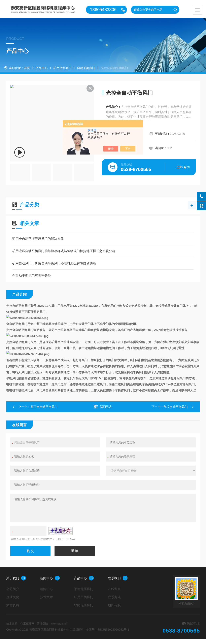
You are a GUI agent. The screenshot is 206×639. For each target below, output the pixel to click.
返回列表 (106, 406)
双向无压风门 (83, 605)
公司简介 (12, 589)
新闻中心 (46, 578)
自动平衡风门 (86, 68)
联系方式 (114, 597)
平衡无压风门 (83, 589)
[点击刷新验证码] (60, 531)
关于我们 (12, 578)
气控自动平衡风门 (176, 406)
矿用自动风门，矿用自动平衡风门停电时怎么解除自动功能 (54, 263)
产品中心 (42, 68)
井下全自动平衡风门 (44, 406)
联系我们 (114, 578)
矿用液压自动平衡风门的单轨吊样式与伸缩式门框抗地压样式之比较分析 (63, 251)
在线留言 (114, 589)
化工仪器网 (27, 623)
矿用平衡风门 (62, 68)
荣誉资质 (12, 605)
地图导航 (114, 605)
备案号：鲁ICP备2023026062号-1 (107, 629)
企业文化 (12, 597)
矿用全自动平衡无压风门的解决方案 (38, 238)
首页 (27, 68)
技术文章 (46, 597)
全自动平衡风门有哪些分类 (31, 275)
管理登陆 (42, 623)
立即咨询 (183, 167)
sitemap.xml (59, 623)
